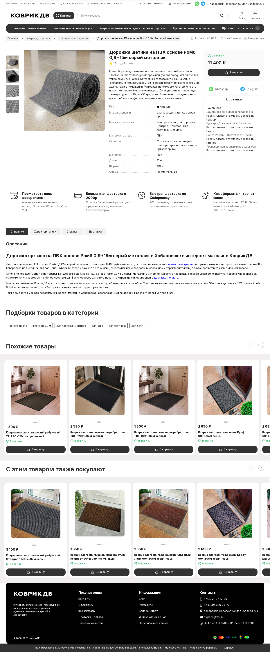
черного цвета (17, 325)
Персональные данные (154, 623)
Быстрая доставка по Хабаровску (168, 196)
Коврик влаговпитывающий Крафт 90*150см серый (222, 433)
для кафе (97, 325)
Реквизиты (146, 604)
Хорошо (229, 647)
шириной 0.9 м (42, 325)
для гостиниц (117, 325)
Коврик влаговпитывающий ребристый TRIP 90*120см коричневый (33, 434)
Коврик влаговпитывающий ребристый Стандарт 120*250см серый (33, 557)
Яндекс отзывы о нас (152, 617)
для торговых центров (71, 325)
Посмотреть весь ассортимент (37, 196)
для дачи (137, 325)
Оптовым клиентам (98, 3)
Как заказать (47, 3)
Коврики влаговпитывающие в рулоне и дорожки (133, 28)
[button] (257, 28)
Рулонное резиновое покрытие (194, 28)
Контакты (11, 3)
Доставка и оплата (71, 3)
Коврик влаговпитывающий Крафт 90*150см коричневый (222, 556)
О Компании (28, 3)
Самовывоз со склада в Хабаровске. (229, 111)
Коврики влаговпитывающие (73, 28)
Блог (142, 598)
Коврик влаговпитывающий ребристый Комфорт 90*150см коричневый (97, 556)
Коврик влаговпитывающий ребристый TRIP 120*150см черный (97, 433)
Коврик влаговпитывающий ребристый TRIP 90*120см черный (161, 433)
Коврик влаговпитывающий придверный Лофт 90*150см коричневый (162, 556)
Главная (13, 38)
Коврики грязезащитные (30, 28)
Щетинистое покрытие (237, 28)
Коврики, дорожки (38, 38)
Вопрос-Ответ (148, 610)
